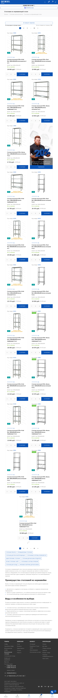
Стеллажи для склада (11, 564)
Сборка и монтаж (47, 648)
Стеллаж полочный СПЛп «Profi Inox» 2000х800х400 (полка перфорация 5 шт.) (15, 339)
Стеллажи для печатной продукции (15, 555)
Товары (6, 641)
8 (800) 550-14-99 (28, 5)
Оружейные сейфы (9, 646)
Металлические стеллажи (8, 653)
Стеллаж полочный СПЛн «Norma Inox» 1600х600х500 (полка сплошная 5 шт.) (41, 385)
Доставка (45, 646)
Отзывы (19, 650)
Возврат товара (46, 652)
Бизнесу (32, 641)
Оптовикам (32, 644)
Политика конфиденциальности (48, 655)
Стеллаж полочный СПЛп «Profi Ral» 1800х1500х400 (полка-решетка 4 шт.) (16, 61)
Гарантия (45, 650)
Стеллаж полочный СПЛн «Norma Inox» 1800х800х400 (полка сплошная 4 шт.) (16, 154)
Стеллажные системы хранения (29, 561)
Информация (47, 641)
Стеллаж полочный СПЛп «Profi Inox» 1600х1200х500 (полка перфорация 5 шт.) (15, 107)
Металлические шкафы (8, 649)
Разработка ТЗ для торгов (34, 647)
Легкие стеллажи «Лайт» (12, 561)
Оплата (44, 644)
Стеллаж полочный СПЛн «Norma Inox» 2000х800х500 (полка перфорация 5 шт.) (40, 432)
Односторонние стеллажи (13, 558)
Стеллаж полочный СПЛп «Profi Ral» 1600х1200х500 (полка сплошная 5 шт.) (41, 200)
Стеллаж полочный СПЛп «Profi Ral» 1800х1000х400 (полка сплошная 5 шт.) (41, 293)
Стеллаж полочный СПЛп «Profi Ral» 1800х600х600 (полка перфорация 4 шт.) (15, 432)
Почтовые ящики (8, 664)
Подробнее (41, 167)
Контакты (19, 646)
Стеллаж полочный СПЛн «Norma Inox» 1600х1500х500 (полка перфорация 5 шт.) (40, 339)
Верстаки (6, 662)
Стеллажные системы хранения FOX (36, 555)
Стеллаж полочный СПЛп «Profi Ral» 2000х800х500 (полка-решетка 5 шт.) (16, 246)
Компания (20, 641)
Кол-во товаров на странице (43, 25)
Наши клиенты (20, 648)
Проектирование (34, 650)
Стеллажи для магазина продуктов (31, 558)
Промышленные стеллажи (25, 552)
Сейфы (6, 644)
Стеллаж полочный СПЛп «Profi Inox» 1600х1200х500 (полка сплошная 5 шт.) (15, 293)
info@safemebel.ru (11, 673)
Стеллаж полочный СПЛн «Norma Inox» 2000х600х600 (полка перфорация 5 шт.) (40, 478)
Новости (19, 652)
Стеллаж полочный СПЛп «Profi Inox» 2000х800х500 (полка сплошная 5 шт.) (41, 61)
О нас (18, 644)
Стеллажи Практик (11, 552)
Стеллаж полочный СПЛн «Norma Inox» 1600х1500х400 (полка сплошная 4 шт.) (40, 107)
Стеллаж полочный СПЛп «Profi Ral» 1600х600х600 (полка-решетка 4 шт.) (16, 385)
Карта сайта (45, 658)
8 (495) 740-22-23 (11, 667)
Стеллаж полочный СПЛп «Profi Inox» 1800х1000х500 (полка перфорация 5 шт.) (15, 200)
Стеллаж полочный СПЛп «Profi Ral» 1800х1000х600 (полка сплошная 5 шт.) (16, 478)
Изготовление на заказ (35, 652)
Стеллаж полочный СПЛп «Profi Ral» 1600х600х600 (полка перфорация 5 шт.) (27, 525)
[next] (38, 28)
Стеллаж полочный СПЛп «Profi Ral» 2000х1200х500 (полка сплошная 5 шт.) (41, 246)
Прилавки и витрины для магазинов (29, 564)
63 (34, 28)
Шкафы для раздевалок (7, 658)
